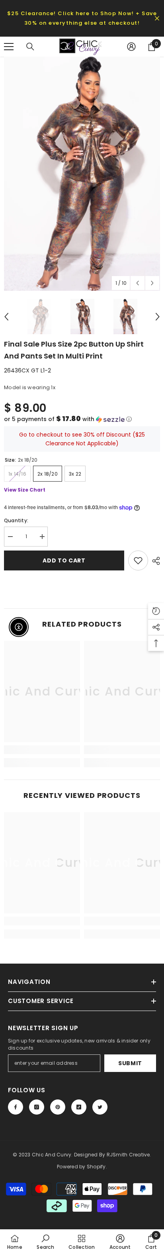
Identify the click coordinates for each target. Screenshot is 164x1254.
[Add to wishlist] (138, 560)
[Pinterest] (57, 1107)
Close (157, 19)
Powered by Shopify (81, 1166)
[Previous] (137, 283)
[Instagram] (36, 1107)
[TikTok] (78, 1107)
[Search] (30, 46)
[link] (42, 749)
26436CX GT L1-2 (27, 370)
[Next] (152, 283)
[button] (82, 419)
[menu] (9, 46)
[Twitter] (99, 1107)
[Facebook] (15, 1107)
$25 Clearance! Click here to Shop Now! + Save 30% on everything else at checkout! (82, 18)
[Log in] (131, 46)
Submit (130, 1063)
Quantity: (16, 520)
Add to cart (64, 560)
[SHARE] (154, 560)
